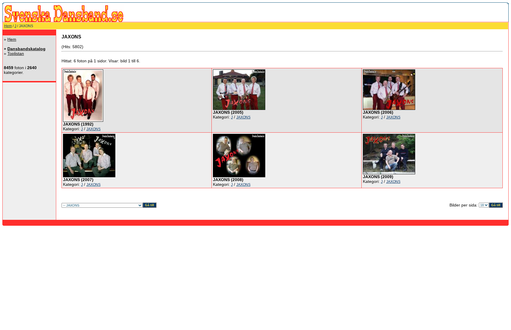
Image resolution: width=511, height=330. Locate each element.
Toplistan (15, 53)
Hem (8, 26)
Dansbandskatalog (26, 48)
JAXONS (93, 129)
